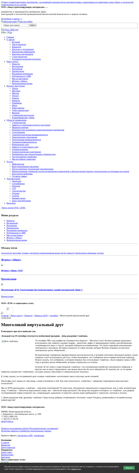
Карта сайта (6, 452)
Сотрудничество (19, 56)
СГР (14, 188)
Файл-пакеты (18, 108)
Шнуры (15, 93)
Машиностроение (20, 127)
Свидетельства (19, 191)
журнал (100, 253)
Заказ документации (21, 201)
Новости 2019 (41, 315)
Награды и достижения (23, 49)
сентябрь (54, 315)
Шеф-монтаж (18, 164)
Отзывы (15, 193)
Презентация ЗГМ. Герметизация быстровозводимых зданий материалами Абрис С (42, 290)
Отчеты (15, 196)
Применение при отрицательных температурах (34, 154)
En (11, 32)
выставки (16, 253)
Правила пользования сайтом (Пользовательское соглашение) (29, 428)
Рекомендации (18, 198)
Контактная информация (23, 52)
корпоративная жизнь (50, 253)
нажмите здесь (76, 469)
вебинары (91, 253)
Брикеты (16, 100)
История (16, 42)
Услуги (10, 161)
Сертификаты (18, 183)
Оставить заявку (19, 176)
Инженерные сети (20, 144)
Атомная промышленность (24, 142)
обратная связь (10, 21)
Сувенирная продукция (23, 115)
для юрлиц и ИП (25, 435)
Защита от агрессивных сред (25, 147)
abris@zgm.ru (7, 421)
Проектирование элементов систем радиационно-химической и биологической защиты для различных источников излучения (70, 171)
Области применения (16, 120)
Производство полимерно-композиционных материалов (38, 130)
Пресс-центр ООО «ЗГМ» (14, 208)
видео (63, 253)
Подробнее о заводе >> (11, 19)
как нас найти (26, 21)
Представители (19, 44)
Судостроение (18, 132)
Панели (15, 98)
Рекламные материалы (22, 74)
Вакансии (16, 47)
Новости (16, 64)
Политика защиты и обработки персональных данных (26, 431)
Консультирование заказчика (25, 166)
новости (70, 253)
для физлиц (39, 435)
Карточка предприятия (22, 54)
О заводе (11, 39)
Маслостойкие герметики (24, 159)
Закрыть (129, 468)
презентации (81, 253)
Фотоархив (17, 69)
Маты (14, 105)
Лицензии (16, 181)
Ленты (15, 88)
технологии (6, 253)
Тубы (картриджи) (20, 110)
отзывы (25, 253)
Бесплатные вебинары (22, 174)
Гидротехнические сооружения (26, 152)
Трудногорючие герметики (24, 157)
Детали (15, 96)
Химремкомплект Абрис (23, 118)
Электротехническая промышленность (30, 135)
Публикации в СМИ (21, 76)
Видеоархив (17, 66)
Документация (13, 179)
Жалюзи (16, 113)
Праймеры (17, 103)
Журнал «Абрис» (20, 81)
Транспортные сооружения (24, 137)
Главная (10, 37)
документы (34, 253)
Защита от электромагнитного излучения (31, 125)
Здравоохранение (20, 149)
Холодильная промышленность (26, 139)
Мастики (16, 91)
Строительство (19, 122)
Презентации (18, 71)
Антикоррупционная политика (26, 59)
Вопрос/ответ (7, 296)
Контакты (11, 203)
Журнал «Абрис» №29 (12, 270)
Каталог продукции (16, 86)
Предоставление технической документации (32, 169)
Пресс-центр (12, 61)
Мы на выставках (20, 78)
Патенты (16, 186)
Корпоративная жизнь (22, 83)
